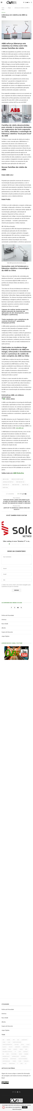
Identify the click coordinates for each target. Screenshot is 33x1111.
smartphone (5, 1058)
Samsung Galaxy (6, 1056)
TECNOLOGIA (26, 1061)
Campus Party (24, 1039)
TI (17, 1063)
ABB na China (6, 479)
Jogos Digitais (5, 636)
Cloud (9, 1042)
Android (8, 1039)
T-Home (19, 1061)
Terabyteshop (12, 1063)
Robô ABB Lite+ (6, 484)
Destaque (16, 1044)
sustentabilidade (6, 1061)
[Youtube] (27, 2)
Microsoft (25, 1051)
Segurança (23, 1056)
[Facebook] (23, 2)
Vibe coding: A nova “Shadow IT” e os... (16, 541)
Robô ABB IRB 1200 (20, 482)
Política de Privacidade (8, 615)
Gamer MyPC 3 (25, 1046)
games (9, 1049)
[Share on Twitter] (22, 494)
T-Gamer (14, 1061)
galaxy (27, 1044)
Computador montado (7, 1044)
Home (3, 7)
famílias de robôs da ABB (17, 479)
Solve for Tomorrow (23, 1058)
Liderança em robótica (8, 482)
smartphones (13, 1058)
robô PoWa (5, 487)
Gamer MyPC (17, 1046)
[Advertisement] (16, 778)
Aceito (24, 1107)
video (21, 1063)
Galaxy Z (11, 1046)
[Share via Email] (25, 494)
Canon (3, 1042)
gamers (4, 1049)
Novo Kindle (5, 623)
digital (22, 1044)
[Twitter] (25, 2)
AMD (3, 1039)
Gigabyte (15, 1049)
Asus (18, 1039)
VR (25, 1063)
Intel (26, 1049)
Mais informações (16, 1109)
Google (21, 1049)
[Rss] (19, 1092)
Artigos (9, 7)
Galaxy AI (4, 1046)
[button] (3, 531)
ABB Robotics (18, 473)
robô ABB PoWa (15, 484)
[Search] (31, 2)
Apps (14, 1039)
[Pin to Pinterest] (24, 494)
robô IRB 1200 (25, 484)
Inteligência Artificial (7, 1051)
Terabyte (4, 1063)
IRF (4, 399)
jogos (19, 1051)
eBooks (4, 628)
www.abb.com (20, 428)
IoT (15, 1051)
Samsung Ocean (15, 1056)
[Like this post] (19, 494)
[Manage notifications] (3, 1107)
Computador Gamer (17, 1042)
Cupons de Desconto (7, 632)
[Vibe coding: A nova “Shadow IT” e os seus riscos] (16, 529)
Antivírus (4, 619)
